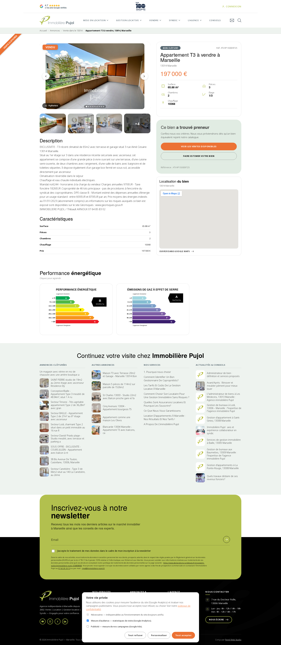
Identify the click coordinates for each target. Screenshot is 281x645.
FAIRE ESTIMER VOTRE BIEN (198, 156)
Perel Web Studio (233, 639)
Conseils (215, 20)
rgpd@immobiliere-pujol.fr (93, 568)
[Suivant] (144, 76)
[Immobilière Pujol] (62, 596)
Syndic (173, 20)
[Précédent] (45, 76)
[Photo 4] (109, 123)
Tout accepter (183, 635)
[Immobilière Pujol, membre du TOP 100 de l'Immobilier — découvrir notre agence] (140, 6)
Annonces (55, 31)
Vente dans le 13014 (72, 31)
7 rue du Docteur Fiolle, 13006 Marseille (223, 601)
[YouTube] (43, 621)
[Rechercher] (239, 20)
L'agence (193, 20)
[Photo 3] (81, 123)
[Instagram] (50, 621)
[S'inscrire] (226, 539)
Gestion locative (127, 20)
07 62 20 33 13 (64, 568)
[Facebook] (57, 621)
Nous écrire (216, 619)
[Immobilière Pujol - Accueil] (57, 20)
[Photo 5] (137, 123)
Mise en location (94, 20)
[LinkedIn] (65, 621)
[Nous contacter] (232, 20)
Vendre (154, 20)
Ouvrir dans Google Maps (174, 251)
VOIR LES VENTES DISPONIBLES (199, 146)
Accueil (43, 31)
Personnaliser (159, 635)
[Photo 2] (53, 123)
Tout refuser (135, 635)
